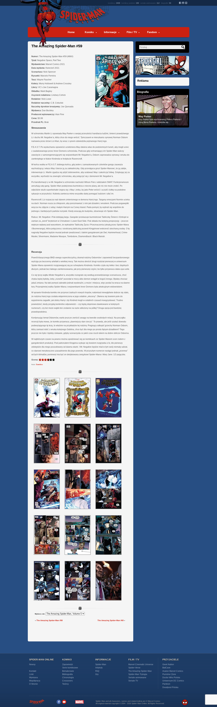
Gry (96, 674)
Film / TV (132, 32)
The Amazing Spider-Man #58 (49, 620)
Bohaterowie (68, 671)
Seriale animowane (137, 677)
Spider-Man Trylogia (137, 674)
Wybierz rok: (40, 614)
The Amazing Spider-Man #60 (110, 620)
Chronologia (68, 677)
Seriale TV (133, 681)
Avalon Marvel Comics (172, 671)
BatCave (166, 667)
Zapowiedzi (67, 664)
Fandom (152, 32)
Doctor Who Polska (171, 677)
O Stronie (33, 684)
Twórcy (65, 684)
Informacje (110, 32)
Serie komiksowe (70, 667)
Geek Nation (168, 664)
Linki (31, 674)
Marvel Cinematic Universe (140, 664)
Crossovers (67, 681)
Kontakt (32, 671)
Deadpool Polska (170, 687)
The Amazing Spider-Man (140, 671)
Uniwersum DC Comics (173, 681)
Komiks (89, 32)
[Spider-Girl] (162, 76)
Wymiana (33, 677)
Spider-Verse (134, 667)
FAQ (97, 671)
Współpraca (34, 681)
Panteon (166, 684)
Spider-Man (100, 664)
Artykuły (99, 667)
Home (71, 32)
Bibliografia (67, 674)
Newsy (32, 664)
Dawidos (39, 364)
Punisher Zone (169, 674)
